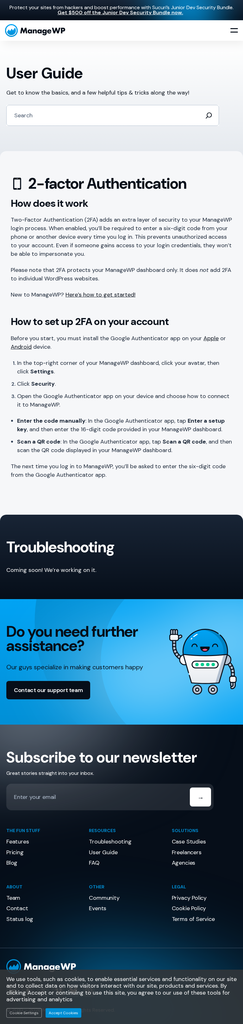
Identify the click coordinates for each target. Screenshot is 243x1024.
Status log (19, 919)
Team (13, 898)
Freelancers (187, 852)
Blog (11, 863)
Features (17, 841)
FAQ (94, 863)
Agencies (184, 863)
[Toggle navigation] (234, 30)
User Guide (103, 852)
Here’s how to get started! (100, 294)
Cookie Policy (189, 908)
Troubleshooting (110, 841)
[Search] (209, 115)
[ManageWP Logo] (121, 966)
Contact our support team (48, 690)
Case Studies (189, 841)
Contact (17, 908)
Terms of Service (193, 919)
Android (21, 347)
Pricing (15, 852)
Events (97, 908)
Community (104, 898)
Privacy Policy (189, 898)
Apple (211, 338)
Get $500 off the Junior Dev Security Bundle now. (120, 12)
